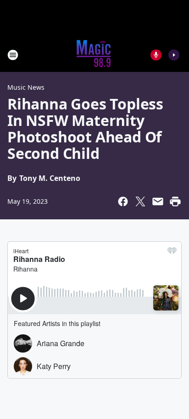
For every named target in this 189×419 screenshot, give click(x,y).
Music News (25, 87)
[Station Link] (94, 55)
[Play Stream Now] (173, 54)
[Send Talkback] (155, 54)
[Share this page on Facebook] (123, 201)
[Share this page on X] (140, 201)
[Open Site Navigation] (12, 54)
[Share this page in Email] (157, 201)
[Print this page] (175, 201)
